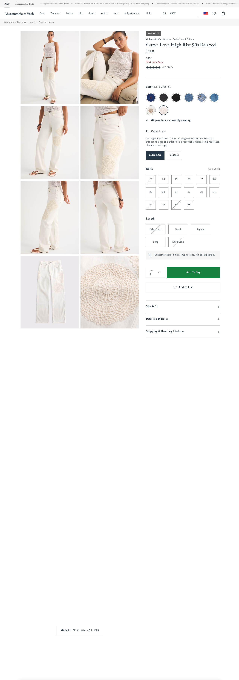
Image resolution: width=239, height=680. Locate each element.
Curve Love (155, 155)
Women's (55, 13)
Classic (174, 155)
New (42, 13)
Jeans (92, 13)
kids (116, 13)
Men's (69, 13)
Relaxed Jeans (46, 22)
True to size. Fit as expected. (198, 255)
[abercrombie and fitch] (19, 13)
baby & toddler (132, 13)
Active (104, 13)
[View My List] (214, 13)
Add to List (186, 287)
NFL (81, 13)
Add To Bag (193, 272)
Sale (148, 13)
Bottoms (21, 22)
